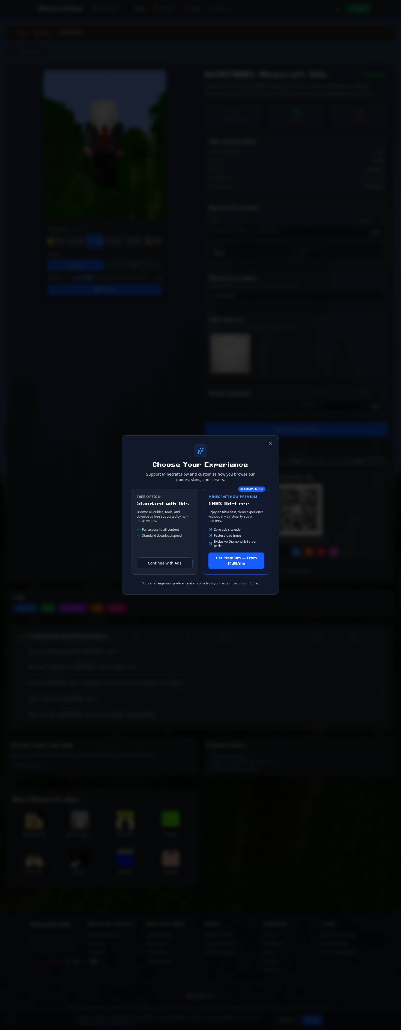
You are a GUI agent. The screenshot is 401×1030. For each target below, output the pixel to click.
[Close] (270, 444)
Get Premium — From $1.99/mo (236, 560)
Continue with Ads (164, 563)
